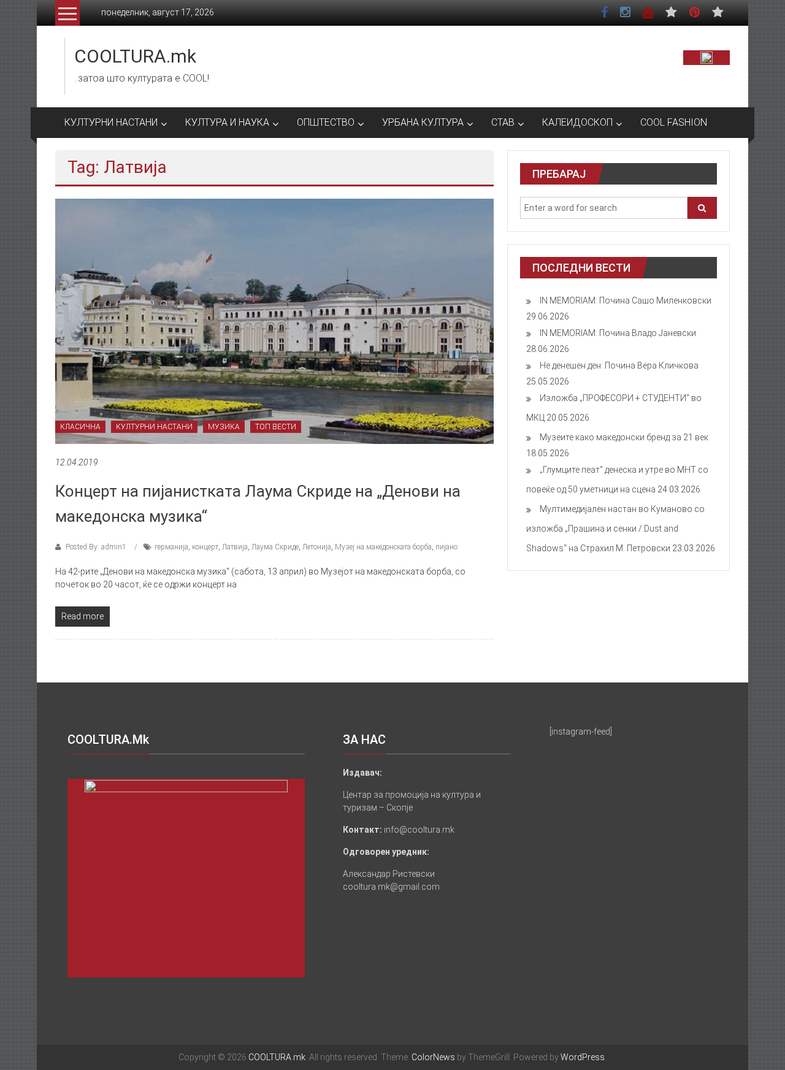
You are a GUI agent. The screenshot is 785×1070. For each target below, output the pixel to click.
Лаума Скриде (275, 547)
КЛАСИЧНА (80, 426)
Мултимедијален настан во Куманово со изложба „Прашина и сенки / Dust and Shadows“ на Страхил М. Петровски (615, 528)
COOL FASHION (673, 122)
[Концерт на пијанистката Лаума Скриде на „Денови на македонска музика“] (274, 321)
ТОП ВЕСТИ (275, 426)
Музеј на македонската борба (383, 547)
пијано (446, 547)
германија (171, 547)
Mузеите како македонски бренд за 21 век (624, 437)
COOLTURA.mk (135, 56)
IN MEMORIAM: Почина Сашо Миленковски (625, 300)
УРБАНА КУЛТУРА (423, 122)
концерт (205, 547)
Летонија (316, 547)
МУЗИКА (224, 426)
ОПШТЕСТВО (325, 122)
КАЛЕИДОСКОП (577, 122)
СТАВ (503, 122)
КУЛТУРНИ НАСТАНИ (111, 122)
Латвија (235, 547)
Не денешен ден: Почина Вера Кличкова (619, 365)
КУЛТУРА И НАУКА (227, 122)
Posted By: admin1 (96, 547)
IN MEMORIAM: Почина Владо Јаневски (618, 333)
